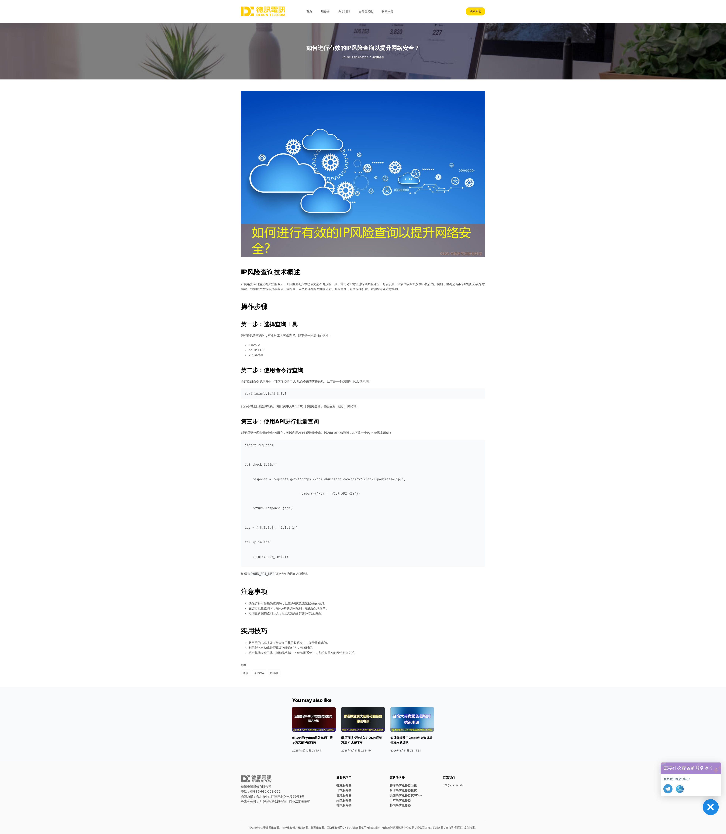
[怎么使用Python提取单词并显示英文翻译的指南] (314, 719)
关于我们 (344, 11)
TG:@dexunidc (453, 785)
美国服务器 (378, 57)
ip (245, 673)
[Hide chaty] (711, 807)
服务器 (325, 11)
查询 (274, 673)
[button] (717, 768)
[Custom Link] (679, 788)
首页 (309, 11)
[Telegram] (667, 788)
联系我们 (387, 11)
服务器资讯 (366, 11)
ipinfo (259, 673)
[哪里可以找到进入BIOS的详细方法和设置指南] (363, 719)
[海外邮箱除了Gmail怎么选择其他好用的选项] (412, 719)
